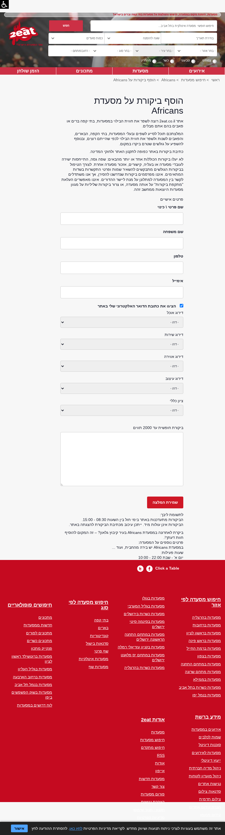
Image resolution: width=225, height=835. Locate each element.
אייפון (160, 771)
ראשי (215, 80)
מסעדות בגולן (153, 598)
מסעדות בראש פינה (205, 640)
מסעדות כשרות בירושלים (144, 614)
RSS (161, 755)
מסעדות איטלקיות (93, 659)
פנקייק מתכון (41, 648)
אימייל (177, 281)
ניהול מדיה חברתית (205, 768)
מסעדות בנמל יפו (206, 695)
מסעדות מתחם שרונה (203, 671)
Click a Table (167, 568)
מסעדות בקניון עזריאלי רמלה (141, 647)
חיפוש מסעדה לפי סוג (88, 605)
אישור (19, 828)
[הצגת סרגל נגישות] (4, 4)
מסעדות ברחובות (207, 625)
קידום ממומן (210, 814)
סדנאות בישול (97, 643)
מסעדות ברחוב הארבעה (32, 677)
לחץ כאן (75, 828)
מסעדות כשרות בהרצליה (144, 667)
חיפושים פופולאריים (30, 605)
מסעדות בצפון (209, 656)
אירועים (197, 70)
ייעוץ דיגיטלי (211, 760)
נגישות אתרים (209, 783)
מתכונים (84, 70)
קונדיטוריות (99, 636)
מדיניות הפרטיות (151, 817)
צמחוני (206, 60)
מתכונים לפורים (39, 633)
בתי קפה (101, 620)
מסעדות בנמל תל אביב (33, 684)
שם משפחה (173, 231)
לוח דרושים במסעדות (34, 705)
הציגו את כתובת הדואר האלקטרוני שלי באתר (137, 306)
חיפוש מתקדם (153, 747)
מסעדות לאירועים (206, 752)
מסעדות (140, 70)
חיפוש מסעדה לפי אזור (201, 602)
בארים (103, 628)
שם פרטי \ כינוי (170, 207)
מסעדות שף (98, 667)
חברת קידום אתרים (205, 807)
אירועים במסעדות (206, 729)
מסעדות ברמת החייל (204, 648)
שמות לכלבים (210, 737)
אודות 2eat (153, 719)
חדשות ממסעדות (38, 625)
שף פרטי (101, 651)
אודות (160, 763)
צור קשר (158, 786)
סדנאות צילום (209, 791)
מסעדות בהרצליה (206, 617)
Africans (168, 80)
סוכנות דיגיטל (210, 744)
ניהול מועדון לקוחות (205, 776)
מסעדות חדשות (152, 779)
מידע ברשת (208, 717)
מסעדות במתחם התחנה (201, 664)
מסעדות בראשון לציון (203, 633)
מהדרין (146, 60)
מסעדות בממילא (207, 679)
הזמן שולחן (28, 70)
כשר (166, 60)
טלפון (178, 256)
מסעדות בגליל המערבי (146, 606)
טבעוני (185, 60)
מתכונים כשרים (39, 640)
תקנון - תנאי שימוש (149, 810)
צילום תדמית (210, 799)
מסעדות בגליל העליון (35, 669)
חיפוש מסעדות (193, 80)
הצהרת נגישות (153, 802)
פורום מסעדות (153, 794)
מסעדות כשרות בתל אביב (200, 687)
